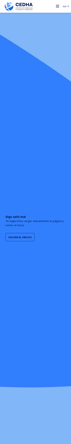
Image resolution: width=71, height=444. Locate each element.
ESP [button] (64, 6)
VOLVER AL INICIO (20, 237)
